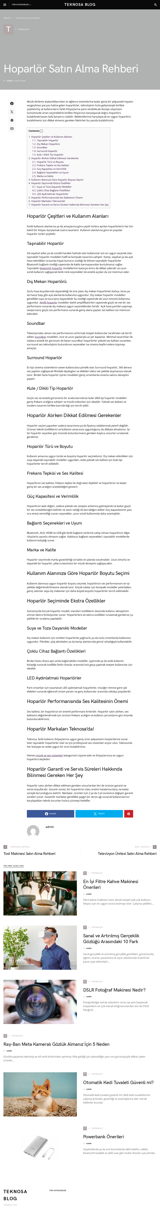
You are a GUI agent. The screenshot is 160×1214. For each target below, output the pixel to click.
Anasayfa (7, 18)
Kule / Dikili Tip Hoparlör (47, 154)
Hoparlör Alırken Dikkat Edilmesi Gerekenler (54, 158)
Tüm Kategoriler (57, 1190)
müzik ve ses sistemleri (49, 755)
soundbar (40, 337)
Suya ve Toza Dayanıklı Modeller (52, 186)
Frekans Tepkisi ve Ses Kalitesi (50, 165)
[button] (41, 131)
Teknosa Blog (80, 4)
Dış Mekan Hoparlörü (46, 143)
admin (9, 81)
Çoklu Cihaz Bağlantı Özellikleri (51, 190)
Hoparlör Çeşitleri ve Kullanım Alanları (50, 136)
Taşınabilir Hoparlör (45, 140)
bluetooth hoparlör (51, 268)
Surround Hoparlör (44, 151)
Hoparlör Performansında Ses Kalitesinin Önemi (56, 197)
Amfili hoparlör (48, 302)
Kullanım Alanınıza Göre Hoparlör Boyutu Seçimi (56, 179)
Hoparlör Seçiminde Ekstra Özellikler (50, 183)
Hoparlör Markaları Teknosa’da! (47, 201)
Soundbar (39, 147)
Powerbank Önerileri (103, 1137)
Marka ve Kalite (42, 176)
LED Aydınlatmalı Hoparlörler (50, 193)
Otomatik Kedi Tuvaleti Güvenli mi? (118, 1082)
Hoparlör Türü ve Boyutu (48, 161)
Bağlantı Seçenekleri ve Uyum (50, 172)
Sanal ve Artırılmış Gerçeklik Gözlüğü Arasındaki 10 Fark (111, 939)
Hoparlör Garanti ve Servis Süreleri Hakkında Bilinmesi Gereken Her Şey (69, 204)
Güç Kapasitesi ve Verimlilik (49, 168)
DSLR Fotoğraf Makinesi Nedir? (114, 990)
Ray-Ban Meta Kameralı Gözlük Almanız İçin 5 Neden (56, 1044)
